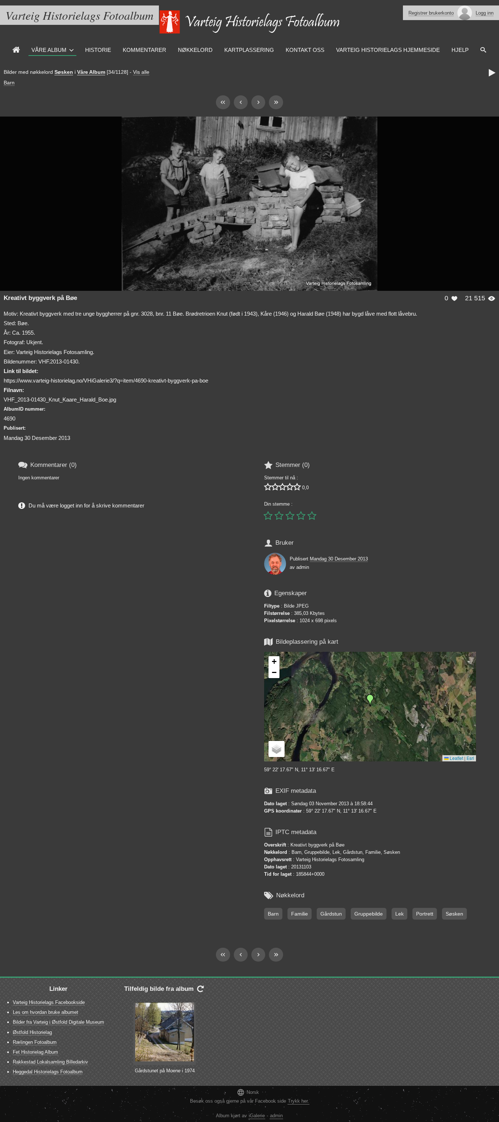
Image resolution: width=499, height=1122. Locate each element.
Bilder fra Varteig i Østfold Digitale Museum (58, 1022)
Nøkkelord (195, 50)
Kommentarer (144, 50)
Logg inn (485, 13)
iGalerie (257, 1115)
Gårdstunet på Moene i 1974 (165, 1070)
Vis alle (141, 72)
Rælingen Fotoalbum (35, 1042)
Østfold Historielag (32, 1032)
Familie (299, 914)
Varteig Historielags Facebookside (49, 1002)
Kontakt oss (305, 50)
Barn (9, 82)
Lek (399, 914)
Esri (470, 758)
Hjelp (460, 50)
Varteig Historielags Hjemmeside (388, 50)
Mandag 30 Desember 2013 (339, 559)
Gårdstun (331, 914)
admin (276, 1115)
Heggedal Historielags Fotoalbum (48, 1072)
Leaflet (456, 758)
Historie (98, 50)
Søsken (63, 72)
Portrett (424, 914)
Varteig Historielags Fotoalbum (79, 15)
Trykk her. (298, 1101)
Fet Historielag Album (35, 1052)
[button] (370, 700)
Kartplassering (249, 50)
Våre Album (48, 50)
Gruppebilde (368, 914)
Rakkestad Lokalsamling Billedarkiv (50, 1062)
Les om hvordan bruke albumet (45, 1012)
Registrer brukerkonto (431, 13)
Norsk (248, 1092)
